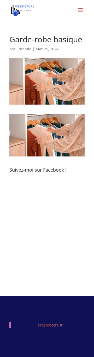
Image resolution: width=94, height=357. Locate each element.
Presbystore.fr (50, 325)
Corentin (24, 48)
